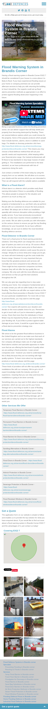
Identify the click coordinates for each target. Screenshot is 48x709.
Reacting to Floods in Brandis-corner (19, 669)
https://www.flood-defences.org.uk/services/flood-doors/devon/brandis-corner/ (23, 463)
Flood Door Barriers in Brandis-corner (19, 687)
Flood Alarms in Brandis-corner (17, 682)
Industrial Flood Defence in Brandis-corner (19, 701)
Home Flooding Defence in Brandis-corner (19, 699)
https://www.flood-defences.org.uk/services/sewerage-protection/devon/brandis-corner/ (17, 490)
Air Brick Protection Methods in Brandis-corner (23, 689)
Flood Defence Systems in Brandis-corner (19, 662)
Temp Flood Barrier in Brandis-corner (19, 674)
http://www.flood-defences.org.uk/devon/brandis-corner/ (23, 364)
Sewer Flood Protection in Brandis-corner (21, 692)
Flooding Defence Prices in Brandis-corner (19, 696)
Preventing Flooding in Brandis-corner (20, 667)
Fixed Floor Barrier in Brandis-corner (19, 677)
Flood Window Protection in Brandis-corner (22, 694)
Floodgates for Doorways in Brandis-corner (22, 679)
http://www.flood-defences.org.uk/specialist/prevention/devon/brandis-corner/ (22, 304)
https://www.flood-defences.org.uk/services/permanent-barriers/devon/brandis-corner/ (17, 427)
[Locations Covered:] (2, 4)
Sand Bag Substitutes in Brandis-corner (20, 684)
